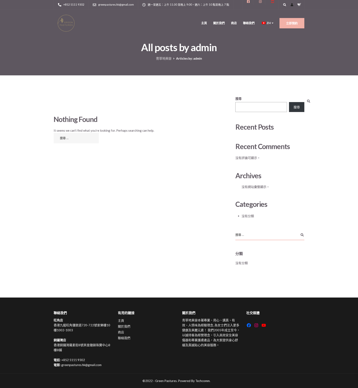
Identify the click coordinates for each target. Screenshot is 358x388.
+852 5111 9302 (73, 360)
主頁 (204, 23)
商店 (234, 23)
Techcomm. (202, 381)
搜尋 (238, 98)
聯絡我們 (249, 23)
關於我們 (219, 23)
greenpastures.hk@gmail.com (81, 365)
